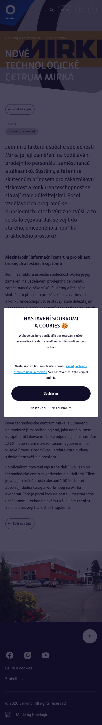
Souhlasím (51, 393)
